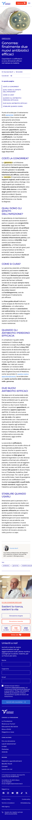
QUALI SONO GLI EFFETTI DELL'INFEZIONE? (12, 91)
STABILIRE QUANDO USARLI (13, 106)
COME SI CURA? (8, 95)
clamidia (7, 177)
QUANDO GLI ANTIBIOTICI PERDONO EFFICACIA (12, 99)
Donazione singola (16, 616)
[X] (26, 793)
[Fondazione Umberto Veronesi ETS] (6, 3)
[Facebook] (3, 793)
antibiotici (6, 565)
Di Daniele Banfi (7, 72)
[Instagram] (8, 793)
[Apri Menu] (28, 3)
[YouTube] (12, 793)
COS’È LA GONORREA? (11, 86)
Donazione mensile (16, 621)
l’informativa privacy (18, 687)
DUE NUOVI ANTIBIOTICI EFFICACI (15, 103)
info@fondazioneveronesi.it (14, 783)
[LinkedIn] (17, 793)
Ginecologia (6, 38)
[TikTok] (22, 793)
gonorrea (15, 565)
